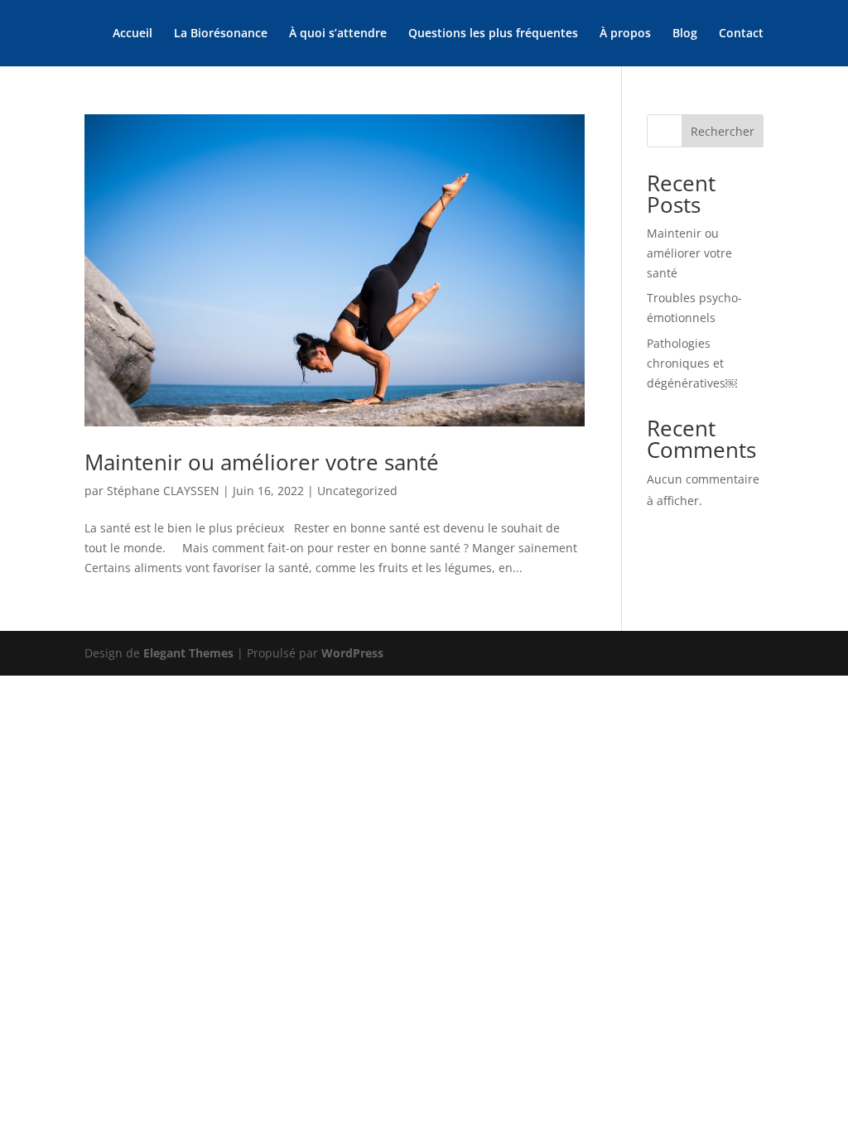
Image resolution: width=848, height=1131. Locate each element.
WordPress (352, 653)
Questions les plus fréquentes (493, 34)
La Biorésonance (220, 34)
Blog (684, 34)
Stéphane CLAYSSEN (163, 490)
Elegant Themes (188, 653)
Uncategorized (357, 490)
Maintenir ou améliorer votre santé (261, 462)
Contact (741, 34)
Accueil (132, 34)
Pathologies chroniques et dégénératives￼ (692, 363)
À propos (625, 34)
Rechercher (722, 131)
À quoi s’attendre (338, 34)
